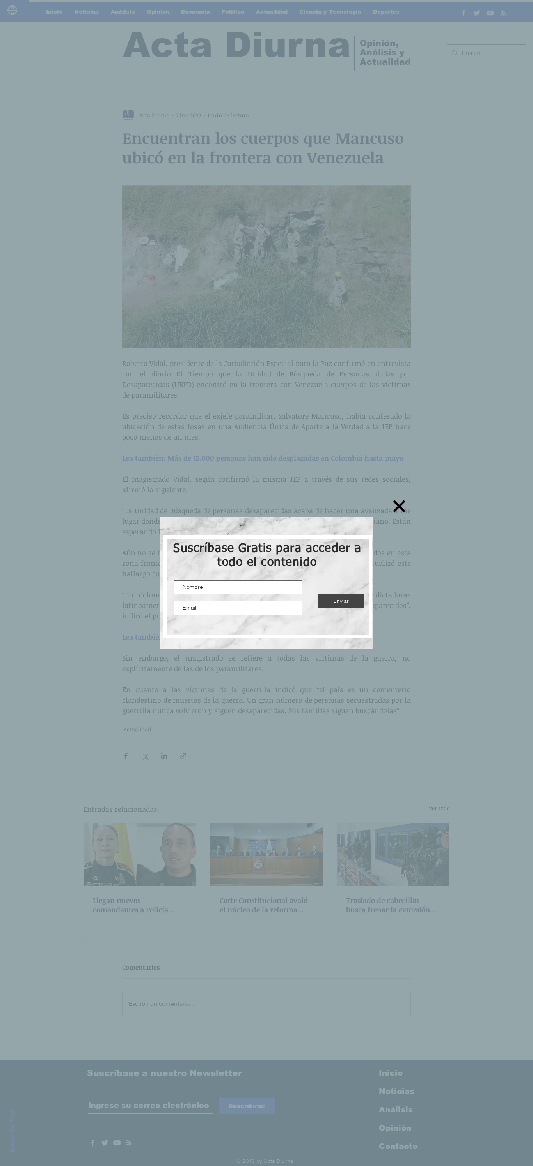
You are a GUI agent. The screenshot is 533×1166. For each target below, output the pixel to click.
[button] (399, 506)
